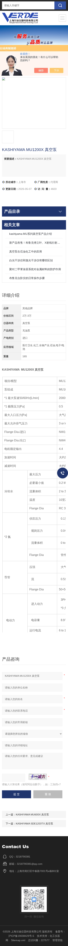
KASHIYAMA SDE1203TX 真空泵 (34, 823)
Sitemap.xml (18, 940)
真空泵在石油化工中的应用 (25, 251)
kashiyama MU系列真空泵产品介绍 (30, 233)
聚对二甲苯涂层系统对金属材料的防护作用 (35, 269)
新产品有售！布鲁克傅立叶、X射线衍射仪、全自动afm (35, 242)
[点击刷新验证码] (38, 777)
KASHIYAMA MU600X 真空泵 (32, 814)
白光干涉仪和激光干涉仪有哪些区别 (31, 260)
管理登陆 (57, 940)
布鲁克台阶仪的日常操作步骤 (27, 278)
